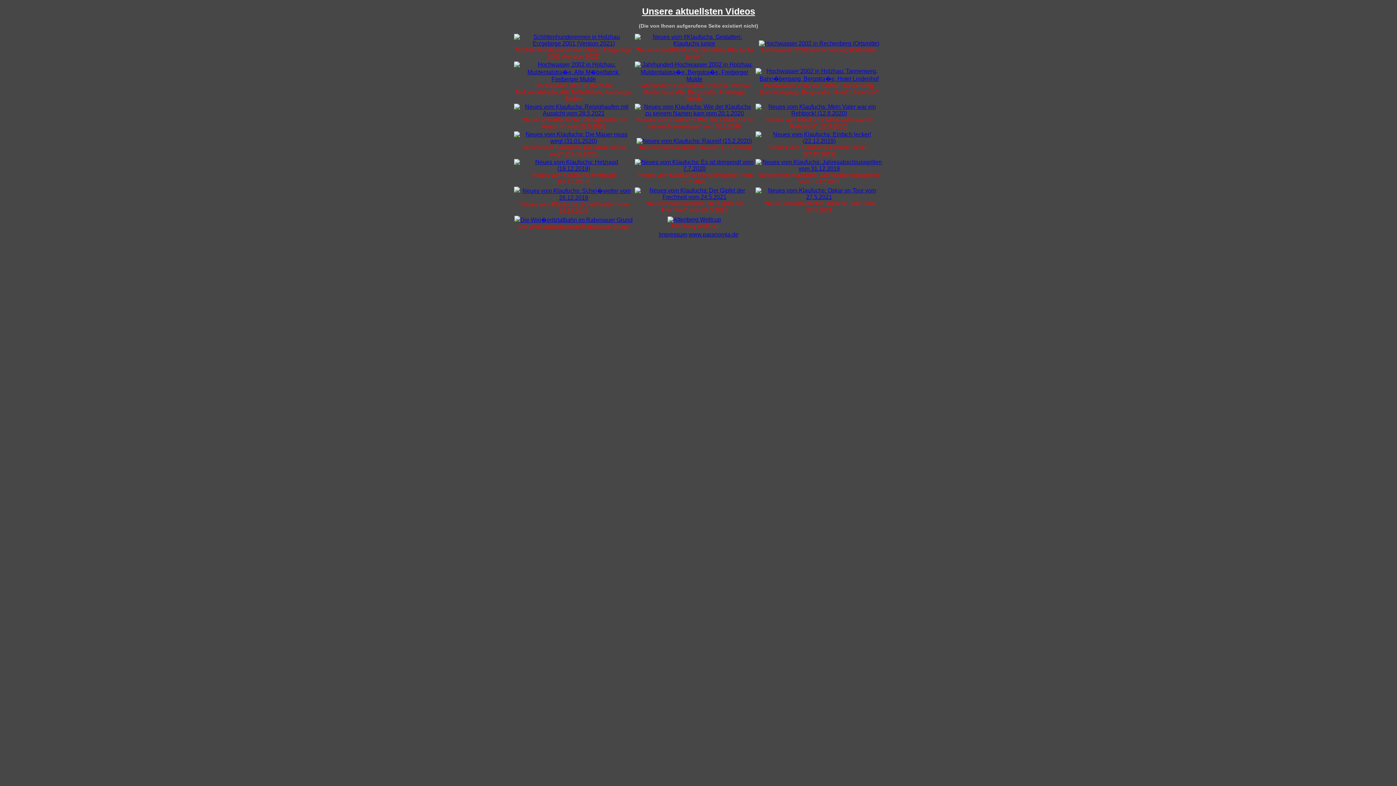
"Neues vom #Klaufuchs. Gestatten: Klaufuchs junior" (694, 53)
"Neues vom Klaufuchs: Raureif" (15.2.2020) (694, 147)
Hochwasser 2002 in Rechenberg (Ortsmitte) (819, 50)
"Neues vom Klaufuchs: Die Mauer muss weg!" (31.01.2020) (574, 150)
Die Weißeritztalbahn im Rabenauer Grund (573, 227)
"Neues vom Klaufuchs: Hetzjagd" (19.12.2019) (573, 178)
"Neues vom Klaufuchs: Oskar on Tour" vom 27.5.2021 (819, 207)
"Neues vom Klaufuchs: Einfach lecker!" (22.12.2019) (819, 150)
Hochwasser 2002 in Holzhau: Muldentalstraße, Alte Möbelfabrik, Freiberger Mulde (574, 92)
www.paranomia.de (714, 234)
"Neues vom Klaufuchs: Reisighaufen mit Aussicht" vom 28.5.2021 (573, 123)
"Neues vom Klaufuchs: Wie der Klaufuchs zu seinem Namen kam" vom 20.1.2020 (694, 123)
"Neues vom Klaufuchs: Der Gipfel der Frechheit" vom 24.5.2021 (694, 207)
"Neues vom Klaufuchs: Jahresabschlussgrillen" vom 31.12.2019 (819, 178)
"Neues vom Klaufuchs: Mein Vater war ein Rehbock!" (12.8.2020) (819, 123)
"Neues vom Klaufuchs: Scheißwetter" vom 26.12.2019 (573, 207)
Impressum (673, 234)
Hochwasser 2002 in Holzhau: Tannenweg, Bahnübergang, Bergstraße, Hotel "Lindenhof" (819, 89)
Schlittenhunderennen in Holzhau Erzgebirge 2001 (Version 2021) (574, 53)
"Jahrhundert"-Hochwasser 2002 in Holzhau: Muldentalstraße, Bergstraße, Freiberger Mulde (694, 92)
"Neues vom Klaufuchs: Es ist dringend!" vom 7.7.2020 (694, 178)
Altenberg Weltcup (694, 226)
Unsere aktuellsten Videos (698, 11)
